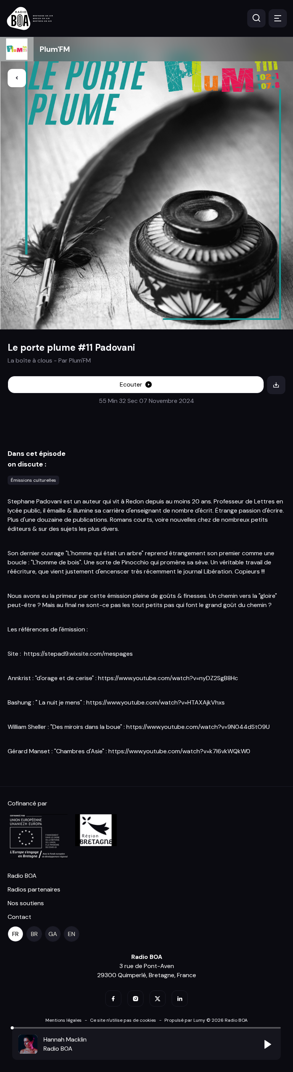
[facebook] (113, 998)
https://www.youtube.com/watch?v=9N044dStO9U (198, 727)
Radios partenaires (34, 889)
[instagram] (135, 998)
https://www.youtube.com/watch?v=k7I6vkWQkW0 (179, 751)
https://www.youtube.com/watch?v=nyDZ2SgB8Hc (168, 678)
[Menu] (278, 18)
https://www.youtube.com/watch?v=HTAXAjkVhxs (155, 702)
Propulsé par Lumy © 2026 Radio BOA (206, 1020)
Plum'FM (55, 49)
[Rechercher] (256, 18)
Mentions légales (63, 1020)
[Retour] (17, 78)
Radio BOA (22, 876)
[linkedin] (180, 998)
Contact (19, 917)
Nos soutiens (26, 903)
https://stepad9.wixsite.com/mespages (78, 654)
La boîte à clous (30, 360)
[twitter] (158, 998)
